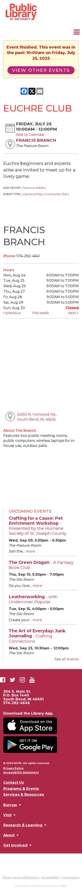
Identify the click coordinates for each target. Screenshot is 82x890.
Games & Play (32, 194)
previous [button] (13, 313)
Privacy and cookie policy (21, 877)
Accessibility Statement (21, 772)
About (9, 835)
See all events (66, 659)
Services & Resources (23, 795)
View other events (41, 70)
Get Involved (15, 845)
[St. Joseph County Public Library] (20, 20)
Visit (7, 815)
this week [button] (40, 313)
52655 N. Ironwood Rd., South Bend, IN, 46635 (37, 416)
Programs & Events (21, 789)
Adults (40, 187)
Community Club (56, 194)
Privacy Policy (13, 768)
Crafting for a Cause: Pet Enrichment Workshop (37, 526)
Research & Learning (22, 825)
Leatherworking (33, 599)
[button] (77, 32)
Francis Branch (36, 140)
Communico (70, 877)
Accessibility (50, 877)
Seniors (28, 187)
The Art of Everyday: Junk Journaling (37, 635)
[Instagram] (22, 680)
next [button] (72, 313)
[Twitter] (12, 680)
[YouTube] (32, 680)
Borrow (10, 805)
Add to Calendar (30, 135)
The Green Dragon (41, 565)
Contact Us (13, 783)
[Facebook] (2, 680)
